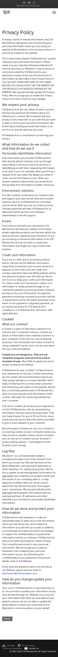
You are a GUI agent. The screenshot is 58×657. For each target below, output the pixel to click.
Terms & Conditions (12, 648)
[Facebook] (24, 2)
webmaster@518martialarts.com (19, 573)
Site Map (11, 645)
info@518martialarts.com (29, 5)
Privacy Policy (28, 645)
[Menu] (54, 12)
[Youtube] (29, 2)
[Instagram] (34, 2)
